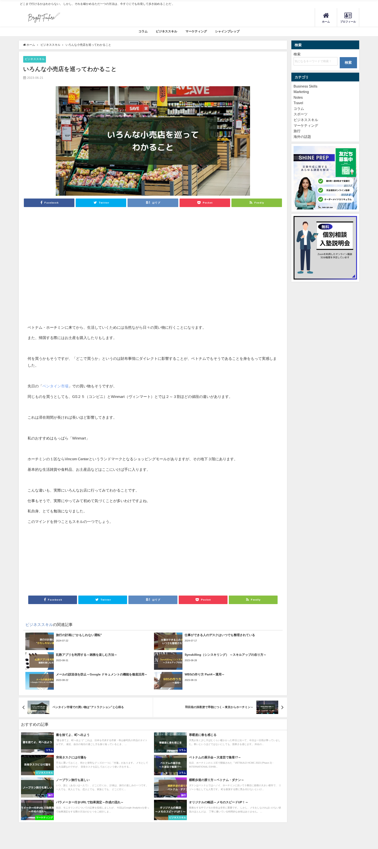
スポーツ (301, 114)
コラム (143, 31)
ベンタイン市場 (55, 386)
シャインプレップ (227, 31)
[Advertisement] (90, 262)
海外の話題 (302, 136)
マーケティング (196, 31)
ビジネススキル (166, 31)
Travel (298, 103)
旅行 (297, 131)
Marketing (301, 91)
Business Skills (305, 86)
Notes (298, 97)
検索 (297, 54)
